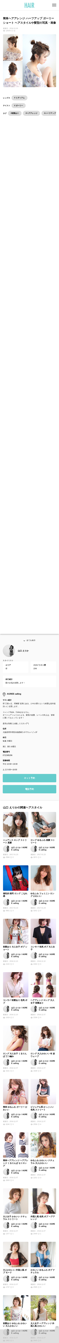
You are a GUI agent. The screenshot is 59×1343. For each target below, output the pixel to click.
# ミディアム (19, 98)
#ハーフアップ (50, 113)
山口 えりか (23, 654)
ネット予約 (29, 782)
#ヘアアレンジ (31, 113)
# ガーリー (18, 105)
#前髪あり (15, 113)
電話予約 (29, 793)
